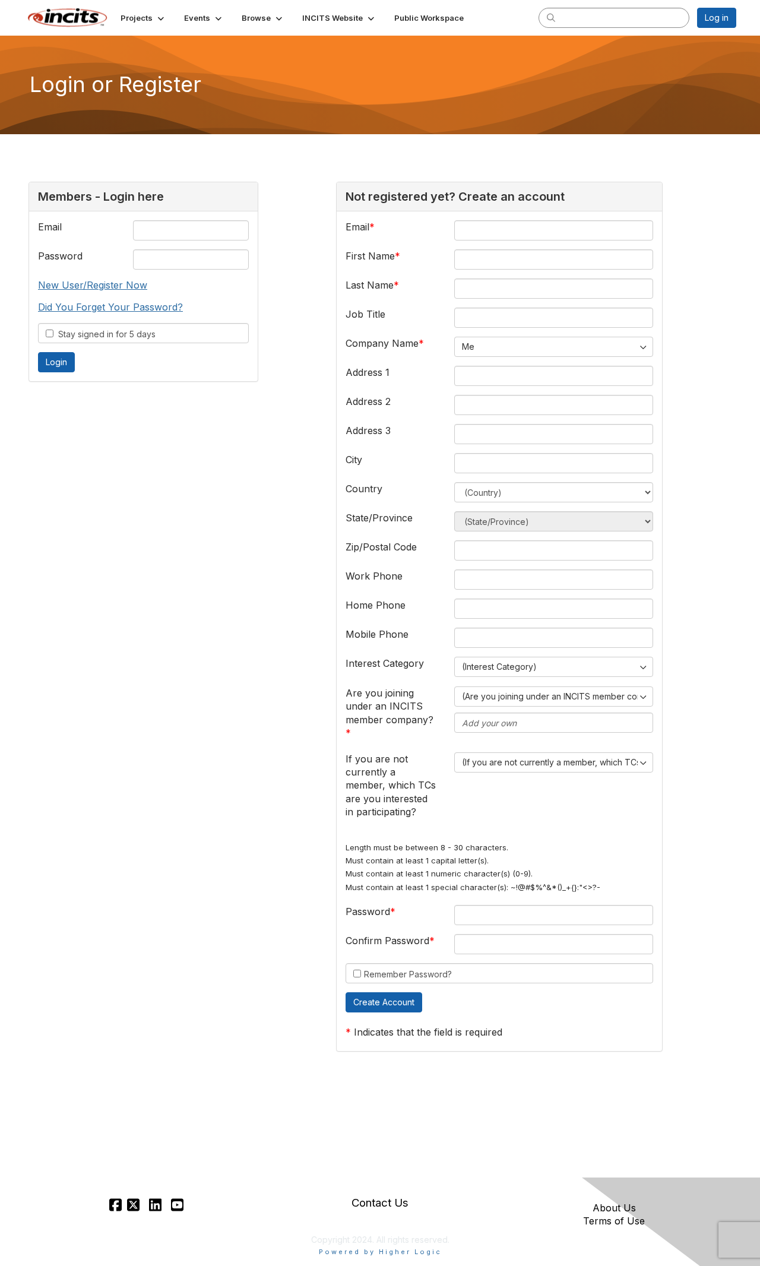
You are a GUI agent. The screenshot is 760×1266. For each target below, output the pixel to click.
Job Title (365, 314)
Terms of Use (614, 1221)
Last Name (370, 285)
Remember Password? (408, 974)
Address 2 (368, 401)
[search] (551, 17)
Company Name (382, 343)
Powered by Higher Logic (380, 1252)
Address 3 (368, 430)
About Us (614, 1208)
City (354, 460)
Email (50, 227)
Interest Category (385, 663)
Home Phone (376, 605)
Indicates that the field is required (428, 1032)
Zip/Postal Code (381, 547)
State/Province (379, 518)
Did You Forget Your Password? (110, 307)
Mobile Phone (377, 634)
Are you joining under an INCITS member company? (389, 706)
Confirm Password (387, 941)
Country (364, 489)
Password (60, 256)
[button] (143, 18)
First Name (370, 256)
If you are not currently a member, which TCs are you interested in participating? (391, 785)
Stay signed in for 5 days (104, 334)
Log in (717, 17)
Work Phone (374, 576)
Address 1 (368, 372)
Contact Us (380, 1203)
